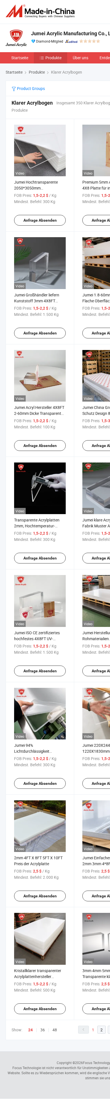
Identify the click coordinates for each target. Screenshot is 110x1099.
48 (54, 1029)
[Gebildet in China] (41, 11)
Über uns (80, 57)
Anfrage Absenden (40, 220)
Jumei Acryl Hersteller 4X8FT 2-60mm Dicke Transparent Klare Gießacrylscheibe (39, 413)
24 (30, 1030)
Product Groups (30, 88)
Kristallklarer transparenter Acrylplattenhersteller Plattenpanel (37, 976)
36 (42, 1029)
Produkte (53, 57)
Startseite (19, 57)
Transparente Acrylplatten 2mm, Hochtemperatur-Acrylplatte (37, 525)
